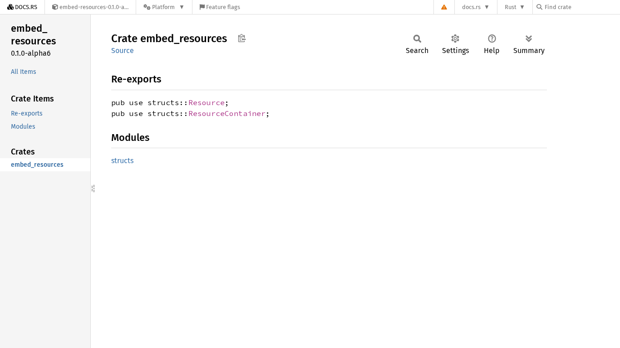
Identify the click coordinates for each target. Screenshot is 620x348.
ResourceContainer (227, 113)
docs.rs (471, 7)
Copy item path (241, 38)
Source (122, 50)
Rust (511, 7)
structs (122, 160)
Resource (206, 102)
